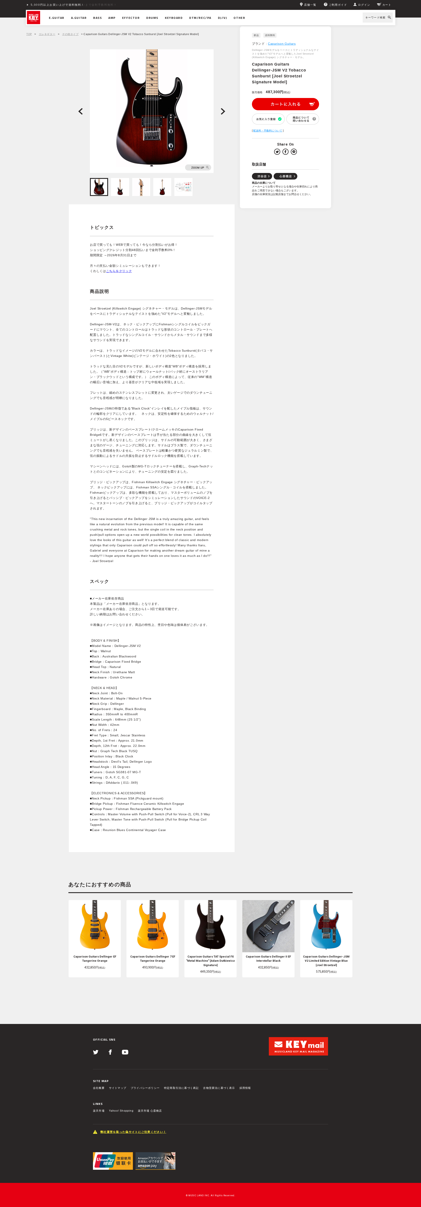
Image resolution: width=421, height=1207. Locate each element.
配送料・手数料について (267, 130)
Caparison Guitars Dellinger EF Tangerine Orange (94, 959)
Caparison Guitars (282, 43)
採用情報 (245, 1088)
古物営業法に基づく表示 (219, 1088)
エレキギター (47, 34)
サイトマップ (117, 1088)
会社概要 (99, 1088)
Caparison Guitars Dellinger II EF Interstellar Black (268, 959)
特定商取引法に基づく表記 (181, 1088)
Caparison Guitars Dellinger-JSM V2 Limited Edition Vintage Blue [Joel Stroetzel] (326, 961)
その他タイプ (70, 34)
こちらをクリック (119, 271)
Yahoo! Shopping (121, 1110)
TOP (29, 34)
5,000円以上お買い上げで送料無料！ (57, 4)
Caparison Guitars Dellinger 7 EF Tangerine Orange (152, 959)
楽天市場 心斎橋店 (150, 1110)
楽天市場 (99, 1110)
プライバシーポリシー (145, 1088)
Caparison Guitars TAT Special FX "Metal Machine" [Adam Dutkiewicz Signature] (210, 961)
